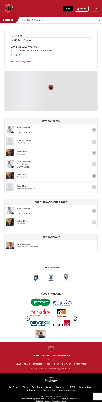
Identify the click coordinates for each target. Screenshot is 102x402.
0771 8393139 (24, 133)
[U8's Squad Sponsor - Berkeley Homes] (40, 313)
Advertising (37, 387)
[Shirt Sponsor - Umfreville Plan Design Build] (40, 334)
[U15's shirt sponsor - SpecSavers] (40, 302)
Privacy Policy (33, 390)
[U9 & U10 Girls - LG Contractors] (62, 313)
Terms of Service (86, 387)
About (25, 387)
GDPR (72, 387)
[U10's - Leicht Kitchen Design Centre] (62, 324)
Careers (49, 387)
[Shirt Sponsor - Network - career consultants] (40, 324)
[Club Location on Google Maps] (51, 90)
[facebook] (49, 360)
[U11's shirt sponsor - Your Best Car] (62, 302)
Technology (61, 387)
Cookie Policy (49, 390)
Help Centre (13, 387)
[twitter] (53, 359)
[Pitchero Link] (51, 381)
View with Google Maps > (22, 62)
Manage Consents (67, 390)
